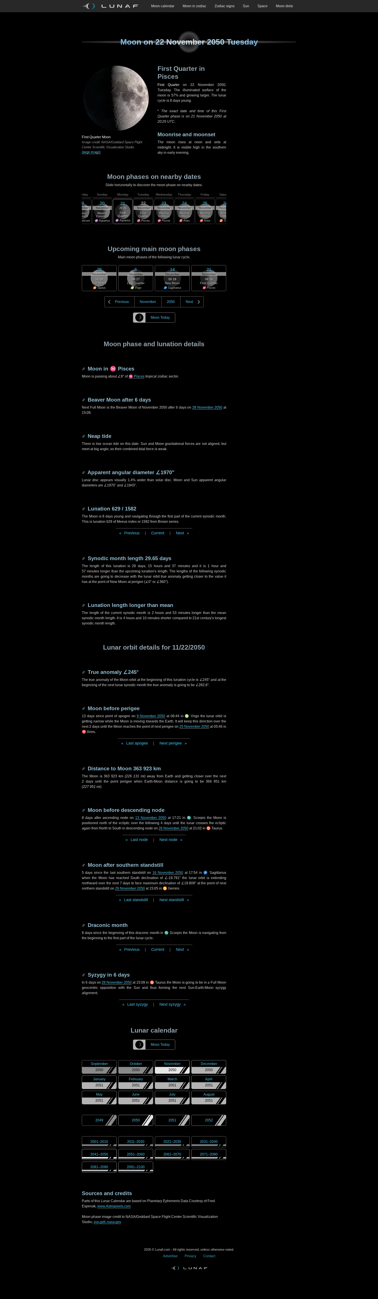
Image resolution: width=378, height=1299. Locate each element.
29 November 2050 (130, 888)
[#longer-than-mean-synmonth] (84, 605)
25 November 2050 (194, 726)
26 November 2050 (173, 828)
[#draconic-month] (84, 925)
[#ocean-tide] (84, 436)
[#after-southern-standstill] (84, 865)
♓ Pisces (136, 376)
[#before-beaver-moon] (84, 400)
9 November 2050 (151, 716)
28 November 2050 (207, 407)
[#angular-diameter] (84, 472)
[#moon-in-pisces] (84, 369)
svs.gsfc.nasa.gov (107, 1222)
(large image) (91, 152)
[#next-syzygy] (84, 975)
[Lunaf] (112, 6)
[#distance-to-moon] (84, 768)
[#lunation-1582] (84, 509)
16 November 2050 (167, 872)
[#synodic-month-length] (84, 558)
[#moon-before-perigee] (84, 708)
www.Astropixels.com (114, 1206)
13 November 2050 (150, 818)
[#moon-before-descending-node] (84, 810)
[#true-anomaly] (84, 672)
